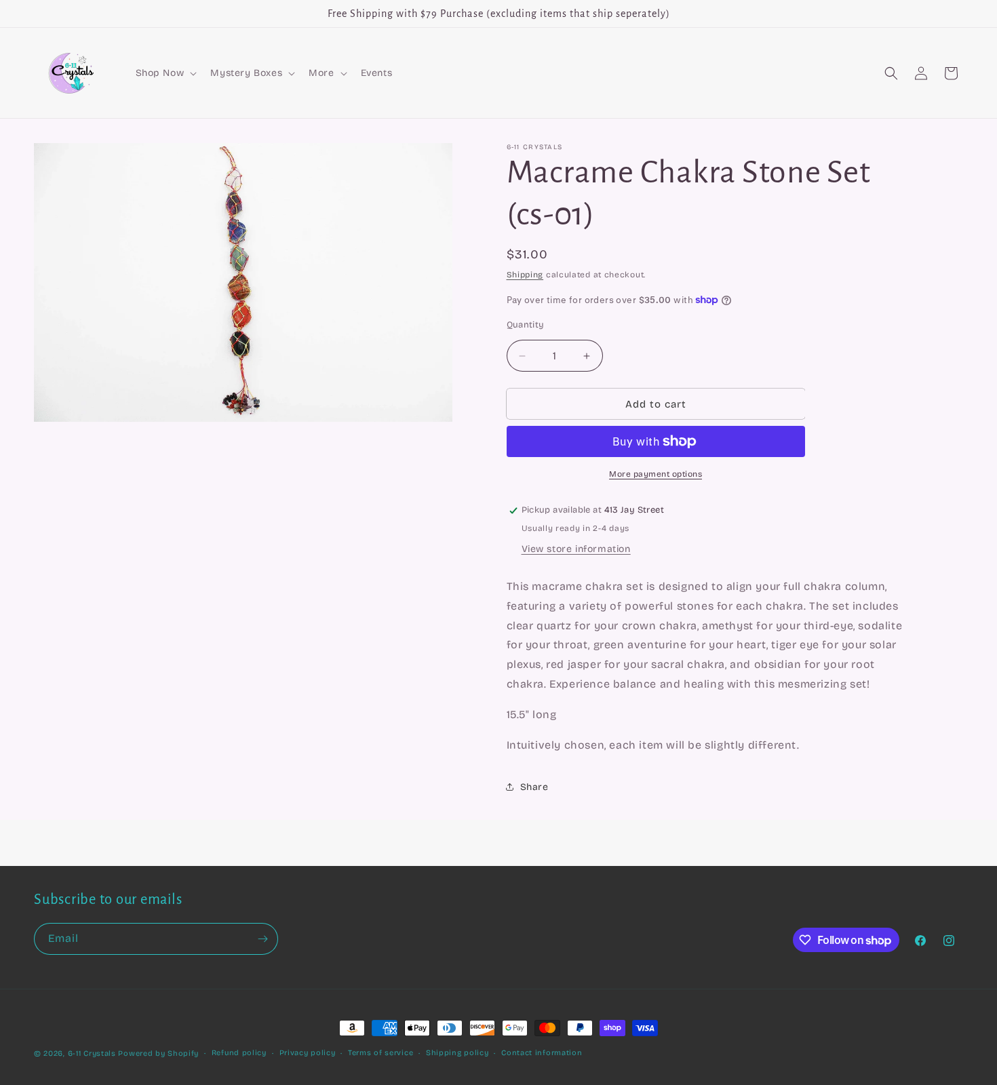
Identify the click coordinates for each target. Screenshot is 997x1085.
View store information (576, 549)
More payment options (655, 474)
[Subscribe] (262, 939)
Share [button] (534, 787)
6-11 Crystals (92, 1053)
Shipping (525, 274)
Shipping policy (457, 1052)
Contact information (541, 1052)
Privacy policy (307, 1052)
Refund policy (239, 1052)
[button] (165, 73)
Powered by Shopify (158, 1053)
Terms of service (380, 1052)
